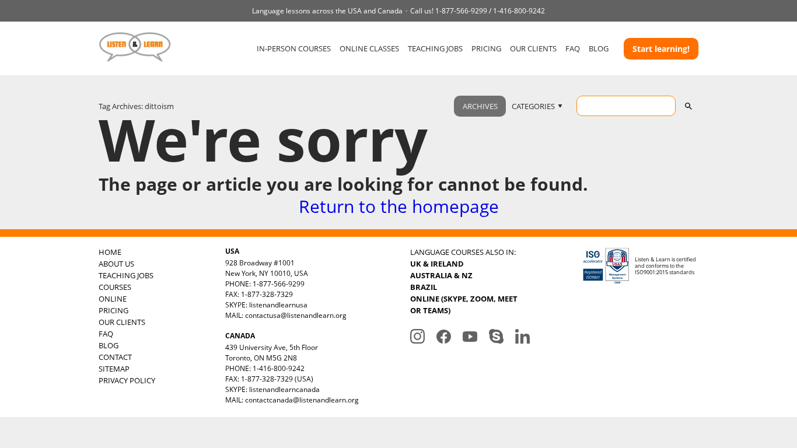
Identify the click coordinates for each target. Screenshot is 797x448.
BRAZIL (423, 287)
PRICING (486, 48)
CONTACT (115, 357)
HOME (110, 252)
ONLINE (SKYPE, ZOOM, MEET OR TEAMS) (464, 304)
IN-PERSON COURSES (294, 48)
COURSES (115, 287)
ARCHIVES (480, 106)
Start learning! (661, 48)
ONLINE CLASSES (369, 48)
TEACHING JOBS (435, 48)
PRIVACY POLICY (127, 380)
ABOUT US (116, 263)
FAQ (572, 48)
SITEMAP (114, 368)
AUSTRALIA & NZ (441, 275)
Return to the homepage (399, 206)
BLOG (599, 48)
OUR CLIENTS (533, 48)
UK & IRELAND (437, 263)
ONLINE (113, 298)
